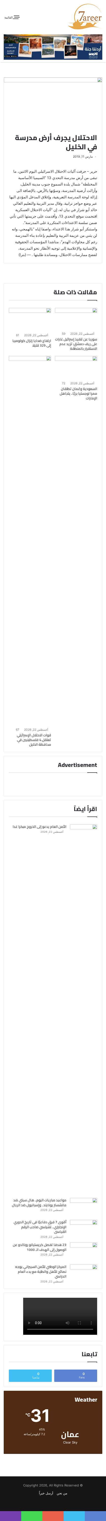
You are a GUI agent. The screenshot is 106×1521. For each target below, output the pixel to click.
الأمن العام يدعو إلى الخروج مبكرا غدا (39, 826)
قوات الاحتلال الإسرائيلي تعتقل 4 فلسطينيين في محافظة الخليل (34, 740)
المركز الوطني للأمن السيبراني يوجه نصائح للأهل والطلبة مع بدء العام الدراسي (40, 1271)
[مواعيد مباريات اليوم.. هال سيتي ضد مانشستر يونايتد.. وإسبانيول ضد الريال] (83, 1207)
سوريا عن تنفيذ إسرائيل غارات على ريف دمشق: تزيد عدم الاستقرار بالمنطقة (76, 344)
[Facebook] (56, 1502)
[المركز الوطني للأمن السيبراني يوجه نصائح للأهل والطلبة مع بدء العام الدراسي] (83, 1273)
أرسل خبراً (46, 1493)
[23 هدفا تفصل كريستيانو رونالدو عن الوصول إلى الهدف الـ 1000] (83, 1252)
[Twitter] (50, 1502)
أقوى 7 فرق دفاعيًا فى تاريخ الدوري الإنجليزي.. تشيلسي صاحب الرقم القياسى (40, 1227)
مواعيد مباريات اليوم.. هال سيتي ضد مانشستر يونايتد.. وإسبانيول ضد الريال (39, 1202)
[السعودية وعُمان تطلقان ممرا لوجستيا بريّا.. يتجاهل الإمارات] (76, 368)
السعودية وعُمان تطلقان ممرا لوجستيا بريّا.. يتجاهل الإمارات (78, 393)
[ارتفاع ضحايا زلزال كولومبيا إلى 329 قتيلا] (30, 320)
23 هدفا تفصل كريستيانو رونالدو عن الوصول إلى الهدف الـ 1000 (39, 1247)
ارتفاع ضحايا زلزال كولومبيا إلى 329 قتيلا (31, 343)
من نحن (62, 1493)
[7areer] (85, 16)
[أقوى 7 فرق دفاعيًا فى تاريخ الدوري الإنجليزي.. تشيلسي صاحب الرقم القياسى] (83, 1229)
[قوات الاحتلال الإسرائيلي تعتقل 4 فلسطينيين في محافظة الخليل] (30, 541)
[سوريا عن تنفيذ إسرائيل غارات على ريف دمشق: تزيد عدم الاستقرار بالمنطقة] (76, 319)
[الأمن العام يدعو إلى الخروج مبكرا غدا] (83, 1009)
